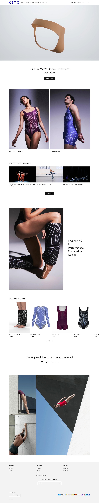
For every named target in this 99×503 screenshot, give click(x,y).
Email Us (11, 468)
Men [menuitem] (22, 2)
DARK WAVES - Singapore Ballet (73, 184)
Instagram (65, 468)
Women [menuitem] (27, 2)
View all (49, 193)
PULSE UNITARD (55, 334)
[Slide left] (46, 340)
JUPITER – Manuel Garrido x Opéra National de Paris (22, 185)
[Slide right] (52, 340)
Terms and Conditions (41, 475)
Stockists (38, 470)
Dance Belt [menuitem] (37, 2)
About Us (38, 468)
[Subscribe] (60, 483)
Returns (11, 473)
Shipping (11, 470)
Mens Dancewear (55, 151)
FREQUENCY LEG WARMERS (15, 334)
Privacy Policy (39, 473)
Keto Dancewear (16, 499)
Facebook (65, 470)
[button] (82, 2)
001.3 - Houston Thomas (43, 184)
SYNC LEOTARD (76, 334)
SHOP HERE (49, 78)
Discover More (49, 35)
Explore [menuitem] (43, 2)
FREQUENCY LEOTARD (35, 334)
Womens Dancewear (15, 151)
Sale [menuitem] (33, 2)
